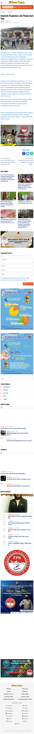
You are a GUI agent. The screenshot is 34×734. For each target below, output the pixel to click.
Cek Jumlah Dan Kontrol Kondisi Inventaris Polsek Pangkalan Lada (8, 161)
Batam (2, 426)
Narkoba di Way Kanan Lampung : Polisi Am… (19, 530)
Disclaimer (25, 694)
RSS (18, 724)
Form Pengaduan (8, 699)
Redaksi (25, 692)
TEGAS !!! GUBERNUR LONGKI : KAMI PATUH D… (19, 544)
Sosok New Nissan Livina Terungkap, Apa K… (19, 479)
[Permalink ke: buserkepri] (2, 22)
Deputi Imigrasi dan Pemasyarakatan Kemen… (14, 428)
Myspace (25, 716)
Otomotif (3, 472)
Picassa (10, 721)
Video (5, 399)
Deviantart (9, 716)
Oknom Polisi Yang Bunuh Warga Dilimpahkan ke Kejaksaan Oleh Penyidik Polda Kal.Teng (25, 186)
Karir (8, 692)
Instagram (9, 713)
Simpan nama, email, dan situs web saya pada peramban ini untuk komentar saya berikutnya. (15, 279)
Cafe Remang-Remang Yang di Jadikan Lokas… (19, 523)
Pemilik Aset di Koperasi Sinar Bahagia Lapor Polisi (25, 202)
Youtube (26, 719)
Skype (9, 719)
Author (5, 393)
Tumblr (25, 708)
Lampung (10, 514)
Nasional (10, 535)
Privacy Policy (8, 694)
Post (4, 396)
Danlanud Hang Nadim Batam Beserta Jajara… (20, 440)
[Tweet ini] (27, 153)
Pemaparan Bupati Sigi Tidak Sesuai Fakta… (18, 537)
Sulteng (10, 541)
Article (5, 390)
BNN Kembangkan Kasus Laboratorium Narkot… (17, 433)
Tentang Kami (8, 697)
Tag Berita (6, 387)
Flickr (25, 721)
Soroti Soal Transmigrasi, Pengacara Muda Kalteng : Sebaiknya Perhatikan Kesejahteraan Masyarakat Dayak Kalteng (8, 178)
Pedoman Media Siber (25, 699)
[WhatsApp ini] (31, 153)
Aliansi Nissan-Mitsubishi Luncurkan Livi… (18, 486)
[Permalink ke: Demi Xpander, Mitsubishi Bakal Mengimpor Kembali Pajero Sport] (17, 461)
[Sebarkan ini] (24, 153)
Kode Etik (25, 689)
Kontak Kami (25, 697)
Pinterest (9, 708)
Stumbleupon (9, 711)
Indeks (9, 689)
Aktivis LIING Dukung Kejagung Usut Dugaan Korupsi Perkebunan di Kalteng (7, 204)
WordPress (26, 711)
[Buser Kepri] (17, 3)
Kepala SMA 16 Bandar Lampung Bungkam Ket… (20, 516)
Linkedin (26, 713)
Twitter (25, 706)
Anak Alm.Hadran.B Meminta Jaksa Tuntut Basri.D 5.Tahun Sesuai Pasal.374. (8, 220)
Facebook (9, 706)
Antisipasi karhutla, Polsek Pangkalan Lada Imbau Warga (25, 161)
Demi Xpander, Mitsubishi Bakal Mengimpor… (13, 473)
